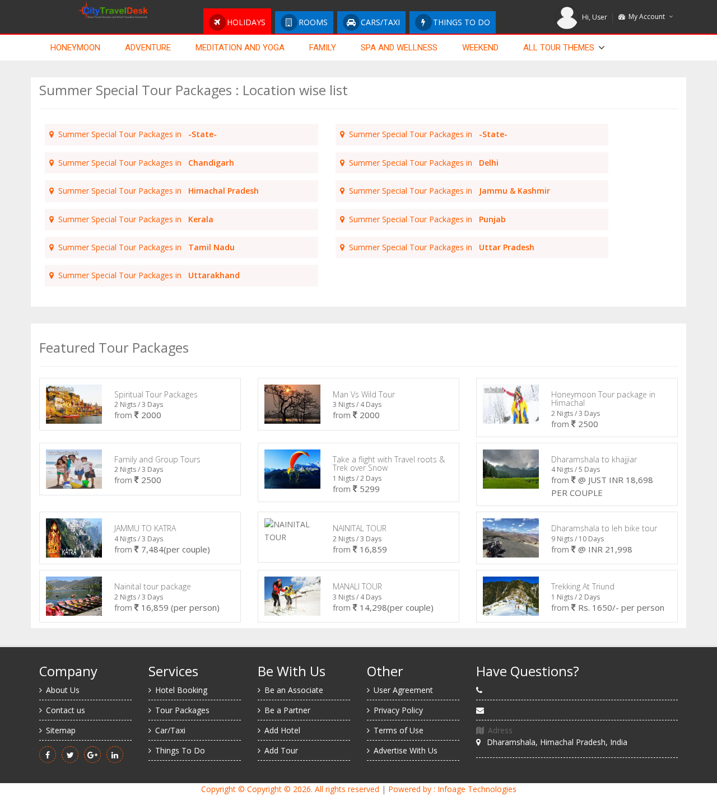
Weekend (480, 48)
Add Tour (281, 750)
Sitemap (61, 730)
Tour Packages (182, 710)
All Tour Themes (558, 48)
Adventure (148, 48)
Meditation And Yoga (240, 48)
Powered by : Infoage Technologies (452, 789)
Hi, (594, 17)
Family (322, 48)
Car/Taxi (170, 730)
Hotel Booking (181, 690)
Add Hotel (282, 730)
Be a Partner (287, 710)
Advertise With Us (405, 750)
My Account (645, 16)
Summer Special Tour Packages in (135, 134)
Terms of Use (398, 730)
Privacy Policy (398, 710)
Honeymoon (75, 48)
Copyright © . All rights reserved (290, 789)
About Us (63, 690)
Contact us (65, 710)
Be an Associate (293, 690)
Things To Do (180, 750)
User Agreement (403, 690)
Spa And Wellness (399, 48)
